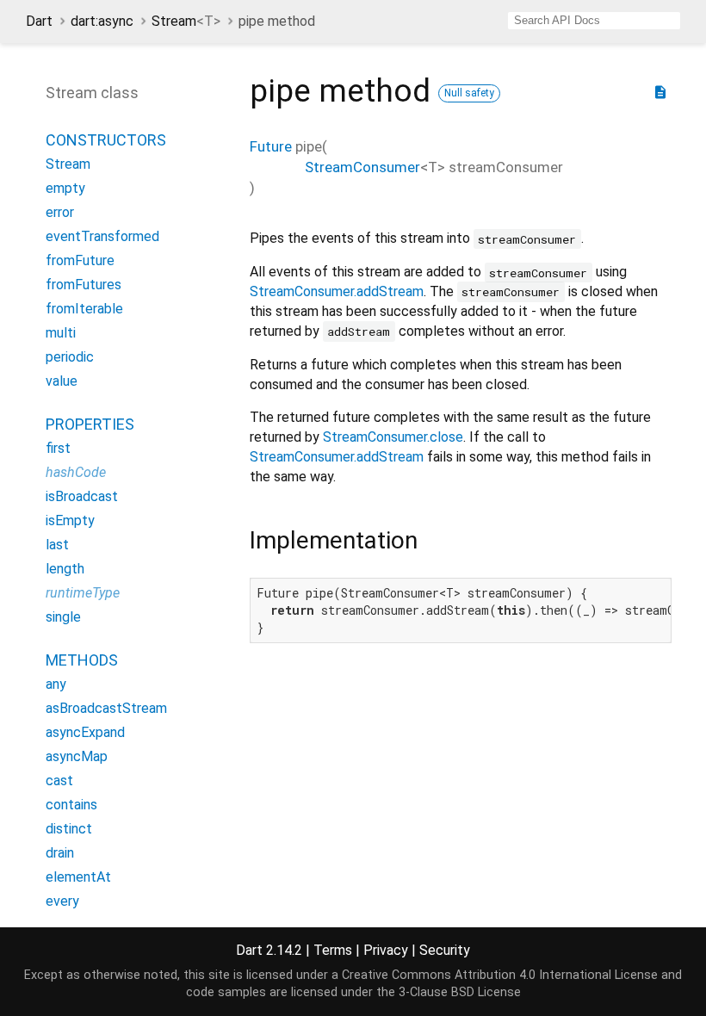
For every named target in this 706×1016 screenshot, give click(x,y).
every (62, 901)
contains (71, 804)
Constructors (106, 140)
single (63, 617)
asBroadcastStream (106, 708)
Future (271, 146)
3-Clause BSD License (460, 992)
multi (61, 333)
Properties (90, 424)
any (56, 684)
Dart (39, 21)
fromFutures (83, 284)
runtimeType (83, 593)
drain (60, 853)
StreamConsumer (362, 167)
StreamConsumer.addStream (337, 291)
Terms (332, 950)
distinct (69, 829)
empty (65, 188)
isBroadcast (82, 496)
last (57, 544)
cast (59, 780)
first (58, 448)
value (61, 381)
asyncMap (77, 756)
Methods (82, 660)
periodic (70, 357)
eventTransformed (102, 236)
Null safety (469, 93)
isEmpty (70, 520)
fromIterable (84, 308)
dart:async (102, 21)
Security (444, 950)
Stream (186, 21)
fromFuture (80, 260)
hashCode (76, 472)
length (65, 569)
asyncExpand (85, 732)
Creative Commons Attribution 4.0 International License (500, 975)
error (60, 212)
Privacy (385, 950)
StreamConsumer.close (393, 437)
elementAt (78, 877)
